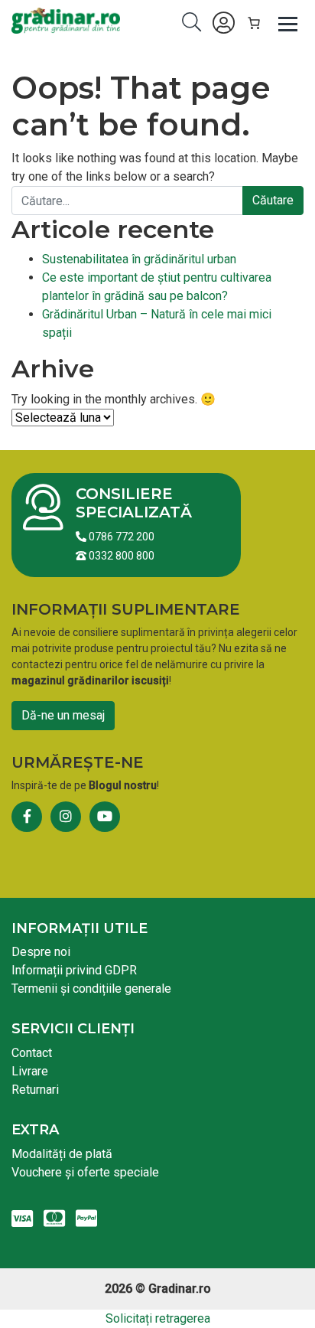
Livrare (29, 1071)
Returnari (35, 1089)
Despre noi (40, 952)
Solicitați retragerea (158, 1318)
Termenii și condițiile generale (91, 988)
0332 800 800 (120, 556)
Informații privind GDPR (74, 970)
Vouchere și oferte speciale (85, 1172)
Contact (31, 1053)
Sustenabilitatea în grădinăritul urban (139, 259)
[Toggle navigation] (288, 23)
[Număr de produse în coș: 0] (254, 23)
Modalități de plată (61, 1154)
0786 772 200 (120, 536)
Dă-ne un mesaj (63, 715)
